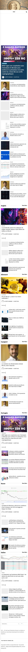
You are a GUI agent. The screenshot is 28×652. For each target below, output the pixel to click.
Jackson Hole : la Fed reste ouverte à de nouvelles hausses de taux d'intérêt (17, 311)
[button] (26, 12)
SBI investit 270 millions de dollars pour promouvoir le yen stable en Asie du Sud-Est (17, 547)
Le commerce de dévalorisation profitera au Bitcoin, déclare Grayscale (17, 106)
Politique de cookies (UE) (7, 640)
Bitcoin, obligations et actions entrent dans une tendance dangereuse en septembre (17, 175)
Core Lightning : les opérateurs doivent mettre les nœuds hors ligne (16, 328)
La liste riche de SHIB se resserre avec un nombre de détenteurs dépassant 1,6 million (18, 126)
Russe (3, 503)
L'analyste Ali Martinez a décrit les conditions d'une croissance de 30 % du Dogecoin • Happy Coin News (14, 507)
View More (24, 205)
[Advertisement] (14, 28)
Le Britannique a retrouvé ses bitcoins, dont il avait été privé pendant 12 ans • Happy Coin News (17, 522)
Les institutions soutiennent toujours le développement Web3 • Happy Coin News (17, 538)
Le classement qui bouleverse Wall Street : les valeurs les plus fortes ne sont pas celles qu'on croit (14, 576)
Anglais (11, 92)
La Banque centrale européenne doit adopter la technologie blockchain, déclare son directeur (17, 453)
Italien (11, 162)
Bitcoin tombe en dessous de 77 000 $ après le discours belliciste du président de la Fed (18, 155)
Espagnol (12, 82)
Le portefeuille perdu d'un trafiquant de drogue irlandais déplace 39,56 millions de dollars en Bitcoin (13, 229)
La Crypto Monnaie (9, 77)
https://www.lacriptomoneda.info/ (13, 646)
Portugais (4, 63)
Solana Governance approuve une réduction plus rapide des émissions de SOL (18, 145)
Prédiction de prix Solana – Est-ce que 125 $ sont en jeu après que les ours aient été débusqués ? (18, 195)
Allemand (4, 294)
